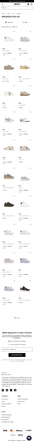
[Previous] (5, 318)
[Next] (29, 318)
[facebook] (15, 390)
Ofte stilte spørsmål (23, 399)
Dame (8, 13)
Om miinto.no (5, 399)
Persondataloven (6, 417)
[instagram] (3, 390)
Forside (3, 13)
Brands (3, 406)
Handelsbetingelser (7, 414)
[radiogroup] (17, 343)
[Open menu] (2, 4)
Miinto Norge (7, 374)
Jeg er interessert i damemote (18, 341)
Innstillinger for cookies (7, 422)
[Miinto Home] (17, 4)
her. (23, 361)
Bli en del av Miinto (6, 403)
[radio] (9, 341)
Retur (19, 403)
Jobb (3, 401)
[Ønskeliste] (28, 4)
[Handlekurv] (31, 4)
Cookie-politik (5, 419)
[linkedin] (7, 390)
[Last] (31, 318)
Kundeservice (21, 401)
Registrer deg (17, 355)
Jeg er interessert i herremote (18, 344)
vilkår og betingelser (21, 359)
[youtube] (11, 390)
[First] (2, 318)
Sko (13, 13)
